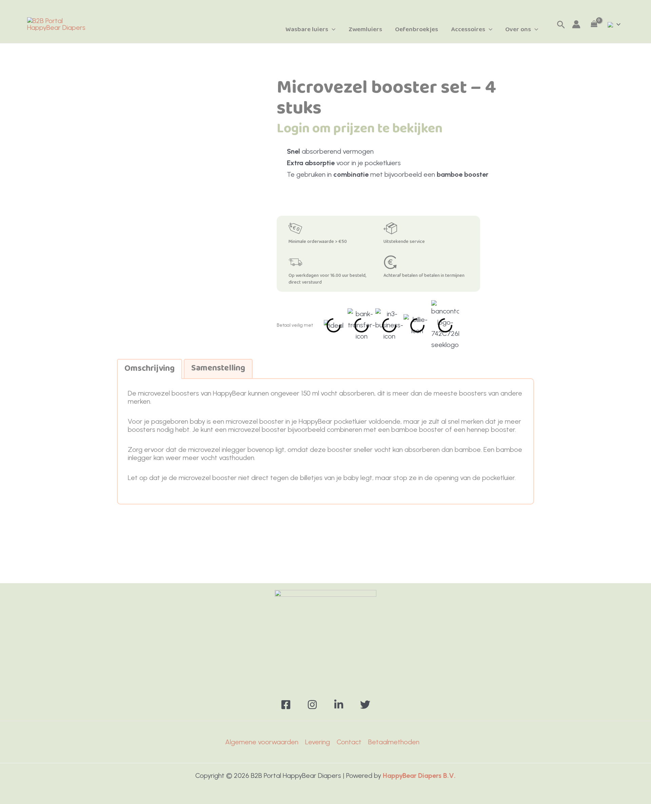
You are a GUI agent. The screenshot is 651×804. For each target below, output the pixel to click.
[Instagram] (312, 704)
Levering (317, 742)
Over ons (518, 29)
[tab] (149, 369)
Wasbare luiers (306, 29)
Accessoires (468, 29)
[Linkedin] (338, 704)
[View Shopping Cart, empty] (594, 24)
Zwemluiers (365, 29)
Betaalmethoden (393, 742)
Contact (349, 742)
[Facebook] (285, 704)
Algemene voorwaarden (261, 742)
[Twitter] (365, 704)
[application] (331, 29)
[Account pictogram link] (576, 24)
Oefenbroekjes (416, 29)
